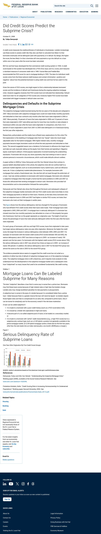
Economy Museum (57, 531)
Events (5, 526)
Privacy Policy (55, 518)
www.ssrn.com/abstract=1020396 (15, 382)
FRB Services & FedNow (58, 526)
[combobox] (71, 6)
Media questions (8, 460)
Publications (13, 17)
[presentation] (35, 12)
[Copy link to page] (32, 44)
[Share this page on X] (21, 44)
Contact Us (7, 518)
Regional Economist (27, 17)
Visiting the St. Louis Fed (11, 531)
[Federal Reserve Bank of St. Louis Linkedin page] (4, 485)
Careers (5, 522)
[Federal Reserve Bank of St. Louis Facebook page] (28, 485)
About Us (6, 513)
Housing (5, 401)
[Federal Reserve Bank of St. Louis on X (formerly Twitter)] (17, 485)
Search (91, 6)
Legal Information (56, 513)
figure (8, 205)
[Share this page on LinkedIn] (23, 44)
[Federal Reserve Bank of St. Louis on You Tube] (11, 485)
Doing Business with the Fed (60, 522)
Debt (4, 410)
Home (5, 17)
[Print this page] (29, 44)
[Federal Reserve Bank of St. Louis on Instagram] (23, 485)
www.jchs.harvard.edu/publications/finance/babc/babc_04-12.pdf (26, 392)
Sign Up (7, 499)
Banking (5, 406)
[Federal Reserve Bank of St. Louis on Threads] (33, 485)
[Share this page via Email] (26, 44)
